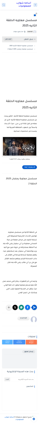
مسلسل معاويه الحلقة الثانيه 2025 (21, 46)
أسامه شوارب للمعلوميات (23, 5)
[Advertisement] (19, 77)
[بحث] (3, 4)
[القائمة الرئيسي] (35, 4)
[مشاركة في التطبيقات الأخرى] (8, 307)
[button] (27, 307)
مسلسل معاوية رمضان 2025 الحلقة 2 (20, 49)
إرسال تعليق (28, 351)
